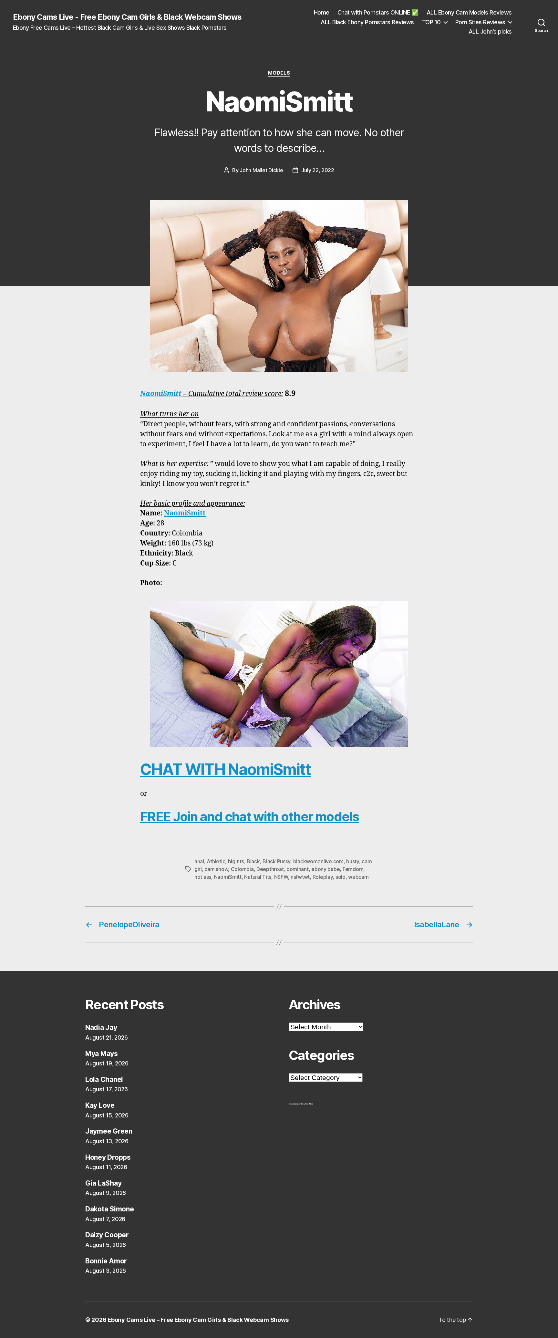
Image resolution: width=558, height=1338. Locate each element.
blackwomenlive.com (318, 861)
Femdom (353, 869)
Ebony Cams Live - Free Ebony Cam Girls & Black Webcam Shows (127, 17)
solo (341, 877)
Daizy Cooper (107, 1235)
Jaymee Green (108, 1131)
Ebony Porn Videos (307, 1104)
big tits (236, 861)
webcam (358, 877)
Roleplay (323, 877)
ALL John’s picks (490, 31)
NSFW (281, 877)
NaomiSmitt (160, 393)
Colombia (242, 869)
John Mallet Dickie (261, 170)
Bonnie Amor (106, 1261)
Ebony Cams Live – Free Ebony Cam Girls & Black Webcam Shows (198, 1319)
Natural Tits (257, 877)
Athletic (216, 861)
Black (253, 861)
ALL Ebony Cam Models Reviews (469, 12)
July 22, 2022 (317, 170)
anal (199, 861)
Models (279, 73)
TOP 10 (431, 22)
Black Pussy (276, 861)
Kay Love (100, 1105)
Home (321, 12)
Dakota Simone (109, 1209)
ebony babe (325, 869)
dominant (297, 869)
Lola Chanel (104, 1079)
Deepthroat (270, 869)
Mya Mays (101, 1054)
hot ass (202, 877)
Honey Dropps (108, 1157)
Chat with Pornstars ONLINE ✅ (377, 12)
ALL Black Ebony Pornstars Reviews (367, 22)
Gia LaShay (103, 1183)
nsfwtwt (300, 877)
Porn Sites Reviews (480, 22)
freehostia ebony (295, 1104)
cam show (216, 869)
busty (352, 861)
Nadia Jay (101, 1027)
